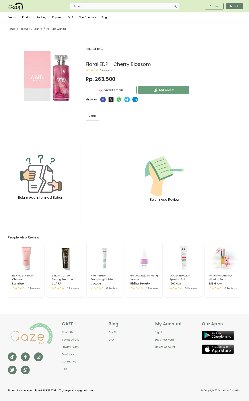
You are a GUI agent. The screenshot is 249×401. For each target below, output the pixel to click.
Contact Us (69, 361)
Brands (12, 17)
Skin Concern (87, 17)
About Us (67, 332)
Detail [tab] (92, 116)
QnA (70, 17)
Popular (57, 17)
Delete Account (165, 347)
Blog (104, 17)
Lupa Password (164, 339)
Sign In (159, 332)
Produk (26, 17)
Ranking (41, 17)
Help (64, 369)
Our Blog (113, 332)
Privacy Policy (70, 347)
